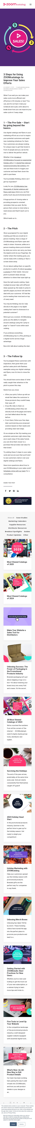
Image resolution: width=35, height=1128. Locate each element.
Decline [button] (22, 1124)
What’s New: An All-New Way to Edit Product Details (15, 1072)
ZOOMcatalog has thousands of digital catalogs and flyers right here (16, 189)
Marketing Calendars (17, 521)
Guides (20, 88)
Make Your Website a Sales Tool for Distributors (16, 632)
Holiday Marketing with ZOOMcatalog (17, 869)
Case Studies (21, 518)
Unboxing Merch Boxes (17, 919)
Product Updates (14, 535)
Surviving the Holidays (17, 771)
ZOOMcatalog (8, 90)
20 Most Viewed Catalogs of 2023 (14, 721)
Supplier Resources (23, 87)
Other (25, 535)
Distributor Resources (11, 88)
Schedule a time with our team (15, 471)
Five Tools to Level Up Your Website (16, 1022)
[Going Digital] (18, 501)
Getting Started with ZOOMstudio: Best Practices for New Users (16, 972)
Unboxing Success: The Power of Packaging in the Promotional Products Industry (17, 670)
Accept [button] (13, 1124)
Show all (11, 518)
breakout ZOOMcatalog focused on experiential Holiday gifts (17, 160)
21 (24, 1102)
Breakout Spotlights (13, 532)
